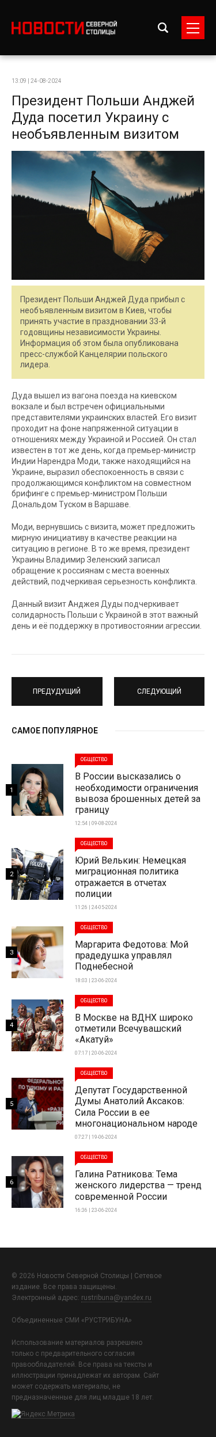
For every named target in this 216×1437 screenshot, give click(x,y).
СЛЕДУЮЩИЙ (159, 686)
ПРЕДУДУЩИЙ (56, 686)
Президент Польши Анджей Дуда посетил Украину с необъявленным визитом (103, 117)
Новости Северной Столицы (64, 28)
